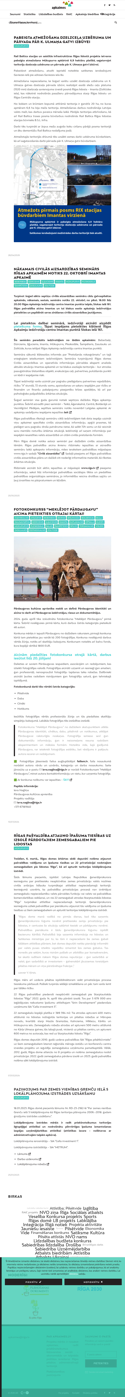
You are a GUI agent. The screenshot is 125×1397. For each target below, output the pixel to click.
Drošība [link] (73, 1245)
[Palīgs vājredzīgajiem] (102, 14)
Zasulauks (36, 286)
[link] (23, 22)
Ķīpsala (89, 522)
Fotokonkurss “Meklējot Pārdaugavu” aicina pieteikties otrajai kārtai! (56, 511)
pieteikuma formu (28, 326)
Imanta (60, 281)
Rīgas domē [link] (40, 1220)
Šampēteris (21, 286)
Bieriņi (61, 518)
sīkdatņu (73, 1274)
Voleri (99, 526)
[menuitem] (15, 14)
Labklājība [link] (87, 1220)
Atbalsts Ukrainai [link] (52, 1257)
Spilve (73, 526)
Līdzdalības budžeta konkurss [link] (62, 1241)
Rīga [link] (64, 1212)
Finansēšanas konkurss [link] (50, 1232)
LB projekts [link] (64, 1220)
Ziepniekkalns (37, 530)
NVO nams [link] (76, 1237)
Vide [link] (25, 1233)
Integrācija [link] (33, 1225)
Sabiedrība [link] (45, 1249)
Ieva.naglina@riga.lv (29, 802)
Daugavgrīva (22, 522)
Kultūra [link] (97, 1233)
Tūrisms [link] (59, 1228)
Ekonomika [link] (94, 1228)
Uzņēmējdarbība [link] (73, 1249)
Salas (49, 526)
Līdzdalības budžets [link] (79, 1257)
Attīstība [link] (82, 1253)
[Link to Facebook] (104, 5)
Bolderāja (88, 518)
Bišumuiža (73, 518)
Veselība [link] (36, 1216)
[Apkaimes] (62, 5)
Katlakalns (76, 522)
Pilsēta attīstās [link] (51, 1237)
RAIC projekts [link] (30, 1212)
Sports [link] (90, 1216)
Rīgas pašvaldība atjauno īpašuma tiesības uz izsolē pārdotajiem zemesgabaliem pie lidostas (62, 840)
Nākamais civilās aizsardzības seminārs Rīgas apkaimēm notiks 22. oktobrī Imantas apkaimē (60, 273)
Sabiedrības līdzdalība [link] (43, 1245)
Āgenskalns (21, 518)
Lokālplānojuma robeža (31, 1164)
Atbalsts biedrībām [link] (53, 1253)
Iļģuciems (47, 281)
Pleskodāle (88, 281)
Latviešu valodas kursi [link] (37, 1208)
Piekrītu (32, 1282)
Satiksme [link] (80, 1233)
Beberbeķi (20, 281)
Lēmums (22, 1153)
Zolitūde (49, 286)
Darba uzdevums (27, 1159)
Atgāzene (36, 518)
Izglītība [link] (90, 1208)
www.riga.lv (88, 467)
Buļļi (99, 518)
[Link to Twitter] (109, 5)
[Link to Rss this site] (114, 5)
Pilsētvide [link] (74, 1229)
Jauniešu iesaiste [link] (37, 1229)
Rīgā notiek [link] (56, 1225)
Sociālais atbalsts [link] (86, 1212)
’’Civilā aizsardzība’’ (49, 453)
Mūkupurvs (21, 46)
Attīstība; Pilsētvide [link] (65, 1208)
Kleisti (100, 522)
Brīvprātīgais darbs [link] (93, 1245)
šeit (66, 412)
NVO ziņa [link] (49, 1212)
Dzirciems (33, 281)
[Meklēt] (115, 22)
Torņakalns (86, 526)
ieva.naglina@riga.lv (54, 769)
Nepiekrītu (92, 1282)
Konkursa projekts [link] (64, 1216)
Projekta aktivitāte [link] (85, 1224)
